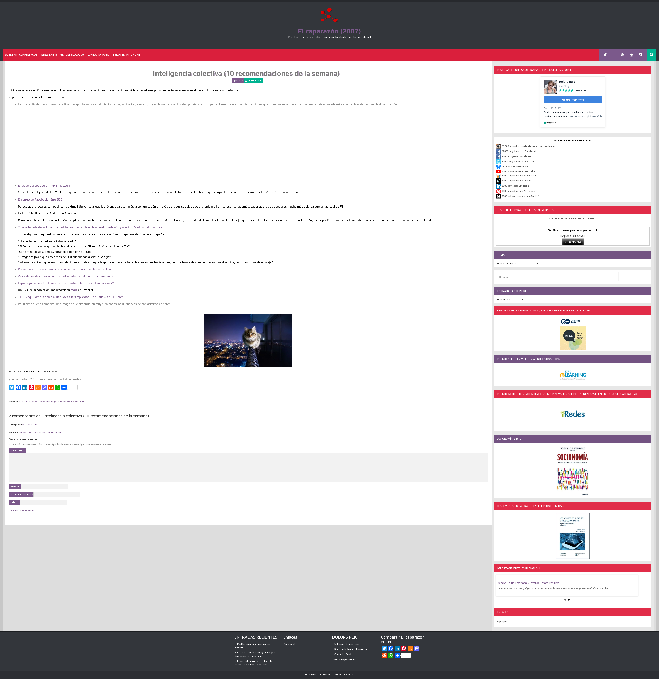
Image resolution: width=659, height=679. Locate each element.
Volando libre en (515, 166)
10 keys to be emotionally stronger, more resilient (528, 582)
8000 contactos (515, 186)
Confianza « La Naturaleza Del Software (40, 432)
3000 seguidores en (518, 191)
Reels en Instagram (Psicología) (62, 54)
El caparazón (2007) (329, 31)
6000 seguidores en (516, 180)
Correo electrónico (21, 494)
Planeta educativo (75, 401)
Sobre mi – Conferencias (21, 54)
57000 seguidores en (519, 161)
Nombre (14, 486)
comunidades (30, 401)
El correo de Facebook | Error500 (40, 199)
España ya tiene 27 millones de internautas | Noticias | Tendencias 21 (66, 283)
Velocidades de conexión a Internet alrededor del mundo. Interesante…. (67, 276)
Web (12, 502)
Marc (74, 290)
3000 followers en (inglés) (520, 196)
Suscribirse (573, 242)
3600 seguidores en (519, 175)
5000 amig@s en (516, 156)
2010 (20, 401)
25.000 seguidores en (528, 146)
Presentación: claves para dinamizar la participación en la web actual (65, 269)
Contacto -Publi (98, 54)
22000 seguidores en (519, 151)
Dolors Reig (255, 80)
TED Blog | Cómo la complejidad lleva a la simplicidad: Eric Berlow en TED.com (70, 297)
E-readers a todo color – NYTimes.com (44, 185)
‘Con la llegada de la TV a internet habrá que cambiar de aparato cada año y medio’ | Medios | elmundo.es (90, 227)
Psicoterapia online (126, 54)
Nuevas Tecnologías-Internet (52, 401)
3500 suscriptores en (518, 171)
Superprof (502, 621)
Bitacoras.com (29, 424)
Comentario (17, 450)
